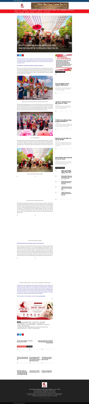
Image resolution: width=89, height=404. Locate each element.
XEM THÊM (29, 346)
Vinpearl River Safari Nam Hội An (22, 328)
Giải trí (58, 10)
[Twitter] (43, 398)
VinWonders (30, 328)
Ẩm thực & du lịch (71, 10)
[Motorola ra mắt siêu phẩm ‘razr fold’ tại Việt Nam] (63, 133)
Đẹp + (20, 10)
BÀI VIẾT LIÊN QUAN (22, 346)
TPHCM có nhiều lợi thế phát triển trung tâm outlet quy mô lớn (22, 358)
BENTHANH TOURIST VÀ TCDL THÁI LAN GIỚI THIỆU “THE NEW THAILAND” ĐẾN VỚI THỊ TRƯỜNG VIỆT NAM (22, 372)
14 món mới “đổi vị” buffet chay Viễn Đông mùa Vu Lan (34, 371)
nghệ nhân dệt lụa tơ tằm (25, 325)
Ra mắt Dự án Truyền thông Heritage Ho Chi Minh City (47, 371)
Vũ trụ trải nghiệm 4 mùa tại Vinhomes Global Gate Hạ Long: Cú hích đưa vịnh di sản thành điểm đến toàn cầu (34, 359)
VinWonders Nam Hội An (36, 328)
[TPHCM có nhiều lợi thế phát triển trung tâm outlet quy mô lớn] (22, 352)
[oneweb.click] (35, 310)
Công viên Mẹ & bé (39, 12)
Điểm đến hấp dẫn (27, 42)
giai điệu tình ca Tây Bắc (40, 323)
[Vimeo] (46, 398)
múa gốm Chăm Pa (46, 324)
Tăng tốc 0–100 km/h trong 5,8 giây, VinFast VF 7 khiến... (63, 102)
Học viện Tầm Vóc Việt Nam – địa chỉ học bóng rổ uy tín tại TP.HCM (25, 341)
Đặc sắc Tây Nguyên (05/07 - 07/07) (22, 323)
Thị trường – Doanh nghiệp (19, 12)
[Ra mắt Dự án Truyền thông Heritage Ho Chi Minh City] (47, 366)
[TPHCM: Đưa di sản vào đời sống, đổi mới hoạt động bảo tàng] (57, 188)
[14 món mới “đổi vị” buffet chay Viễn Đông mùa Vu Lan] (35, 366)
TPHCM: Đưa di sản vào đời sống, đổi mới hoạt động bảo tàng (66, 188)
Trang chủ (16, 10)
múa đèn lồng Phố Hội (39, 324)
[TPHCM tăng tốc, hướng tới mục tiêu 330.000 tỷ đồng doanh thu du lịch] (47, 352)
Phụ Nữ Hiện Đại (25, 10)
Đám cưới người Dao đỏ (32, 323)
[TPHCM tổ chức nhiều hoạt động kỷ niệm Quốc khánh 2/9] (63, 114)
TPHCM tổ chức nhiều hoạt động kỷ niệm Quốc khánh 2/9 (63, 120)
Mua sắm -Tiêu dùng (47, 10)
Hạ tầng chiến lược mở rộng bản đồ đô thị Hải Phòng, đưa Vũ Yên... (66, 182)
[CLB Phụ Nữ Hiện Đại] (63, 62)
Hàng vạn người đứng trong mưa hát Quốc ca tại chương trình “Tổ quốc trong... (66, 177)
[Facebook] (40, 398)
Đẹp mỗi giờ (54, 10)
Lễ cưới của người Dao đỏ (21, 324)
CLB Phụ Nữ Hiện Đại (46, 12)
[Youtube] (49, 398)
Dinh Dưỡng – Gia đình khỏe (30, 12)
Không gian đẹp (63, 10)
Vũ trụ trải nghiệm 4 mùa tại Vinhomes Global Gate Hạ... (62, 84)
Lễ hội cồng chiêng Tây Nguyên (30, 324)
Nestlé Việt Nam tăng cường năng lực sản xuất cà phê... (63, 158)
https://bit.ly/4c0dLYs (41, 296)
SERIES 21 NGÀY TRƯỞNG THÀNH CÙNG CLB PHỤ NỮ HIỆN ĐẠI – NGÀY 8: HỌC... (66, 171)
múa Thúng (19, 325)
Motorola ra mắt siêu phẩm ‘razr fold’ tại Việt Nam (63, 139)
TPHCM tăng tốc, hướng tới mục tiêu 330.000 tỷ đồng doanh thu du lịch (47, 358)
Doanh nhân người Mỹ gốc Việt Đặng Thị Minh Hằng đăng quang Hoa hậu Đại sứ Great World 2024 (45, 341)
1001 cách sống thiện (32, 10)
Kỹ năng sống (40, 10)
